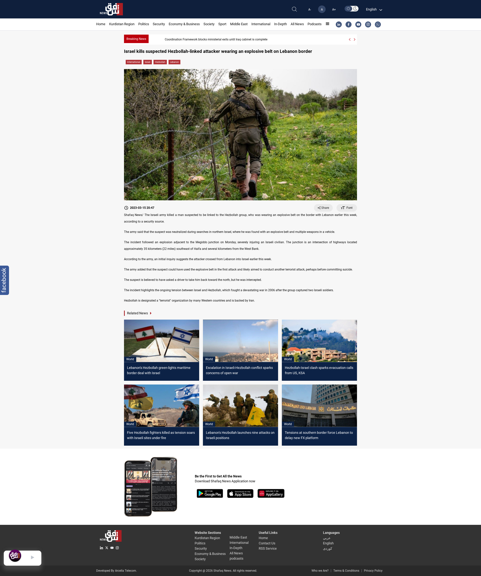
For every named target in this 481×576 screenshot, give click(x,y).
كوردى (327, 548)
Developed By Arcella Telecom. (116, 570)
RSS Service (268, 548)
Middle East (239, 24)
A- (309, 9)
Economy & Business (184, 24)
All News (297, 24)
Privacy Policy (373, 570)
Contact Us (267, 543)
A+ (334, 9)
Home (100, 24)
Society (209, 24)
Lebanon (174, 62)
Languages (331, 533)
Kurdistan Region (122, 24)
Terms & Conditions (346, 570)
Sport (222, 24)
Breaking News (136, 39)
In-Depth (280, 24)
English (328, 543)
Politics (143, 24)
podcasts (314, 24)
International (260, 24)
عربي (327, 538)
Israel (147, 62)
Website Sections (208, 533)
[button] (349, 39)
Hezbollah (160, 62)
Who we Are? (320, 570)
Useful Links (268, 533)
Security (159, 24)
